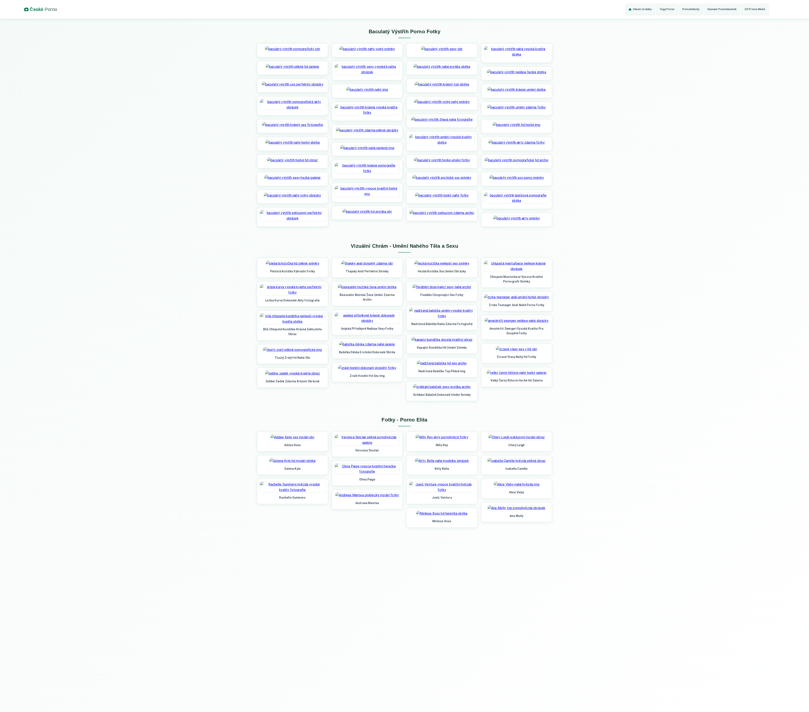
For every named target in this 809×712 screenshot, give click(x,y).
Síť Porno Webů (755, 9)
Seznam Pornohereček (722, 9)
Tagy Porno (666, 9)
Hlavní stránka (642, 9)
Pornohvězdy (690, 9)
